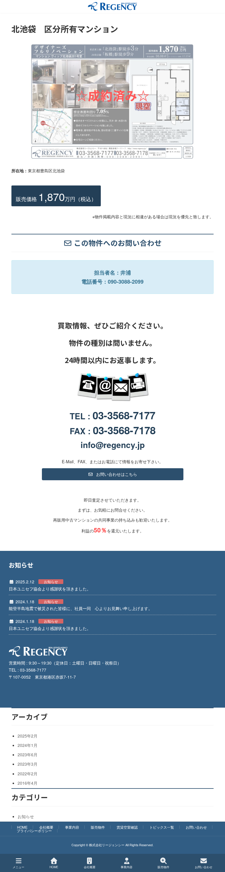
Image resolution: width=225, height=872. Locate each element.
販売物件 (98, 827)
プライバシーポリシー (34, 830)
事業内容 (72, 827)
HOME (22, 827)
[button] (112, 474)
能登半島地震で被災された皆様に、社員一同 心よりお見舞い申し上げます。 (80, 608)
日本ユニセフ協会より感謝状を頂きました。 (50, 589)
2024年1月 (28, 745)
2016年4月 (28, 783)
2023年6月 (28, 754)
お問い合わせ (196, 827)
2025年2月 (28, 736)
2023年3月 (28, 764)
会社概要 (46, 827)
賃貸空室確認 (127, 827)
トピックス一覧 (161, 827)
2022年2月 (28, 773)
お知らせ (51, 581)
